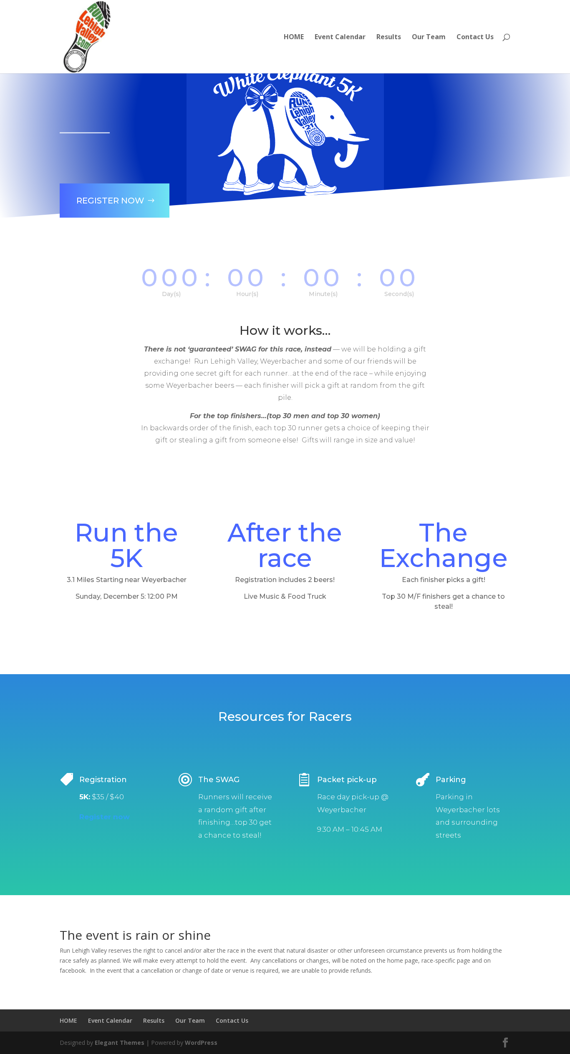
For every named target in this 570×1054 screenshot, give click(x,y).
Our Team (429, 37)
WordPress (201, 1042)
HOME (294, 37)
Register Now (110, 201)
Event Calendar (340, 37)
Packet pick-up (347, 779)
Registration (103, 779)
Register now (104, 817)
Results (388, 37)
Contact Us (475, 37)
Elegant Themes (119, 1042)
